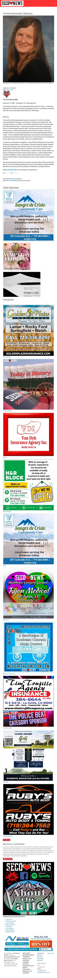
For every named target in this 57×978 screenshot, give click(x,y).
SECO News (10, 179)
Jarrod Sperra (10, 928)
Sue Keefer (9, 926)
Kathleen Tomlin (10, 932)
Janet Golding (10, 923)
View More (6, 839)
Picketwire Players (11, 921)
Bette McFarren (10, 930)
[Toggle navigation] (54, 3)
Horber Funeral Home (10, 170)
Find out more (8, 859)
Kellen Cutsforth (10, 924)
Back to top (51, 953)
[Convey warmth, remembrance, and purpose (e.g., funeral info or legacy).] (28, 539)
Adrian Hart (9, 919)
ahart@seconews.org (43, 972)
